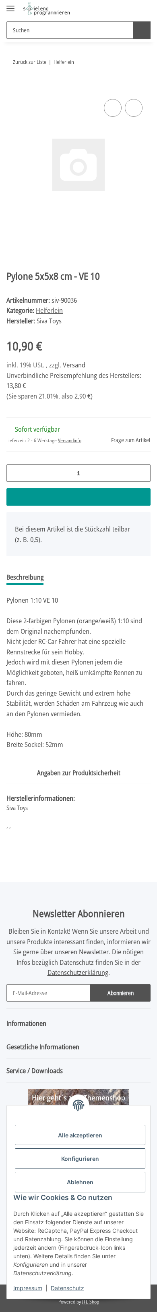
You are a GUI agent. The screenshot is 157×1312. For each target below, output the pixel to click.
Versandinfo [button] (69, 440)
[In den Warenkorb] (12, 88)
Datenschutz (67, 1288)
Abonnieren (120, 993)
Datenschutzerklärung (78, 972)
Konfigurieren (80, 1158)
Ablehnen (80, 1182)
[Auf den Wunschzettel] (134, 108)
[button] (119, 9)
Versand (74, 364)
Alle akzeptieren (80, 1135)
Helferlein (49, 310)
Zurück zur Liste (29, 61)
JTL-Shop (90, 1301)
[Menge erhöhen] (141, 473)
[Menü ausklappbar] (10, 5)
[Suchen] (142, 30)
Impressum (27, 1288)
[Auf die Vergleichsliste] (113, 108)
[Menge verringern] (15, 473)
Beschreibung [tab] (24, 577)
